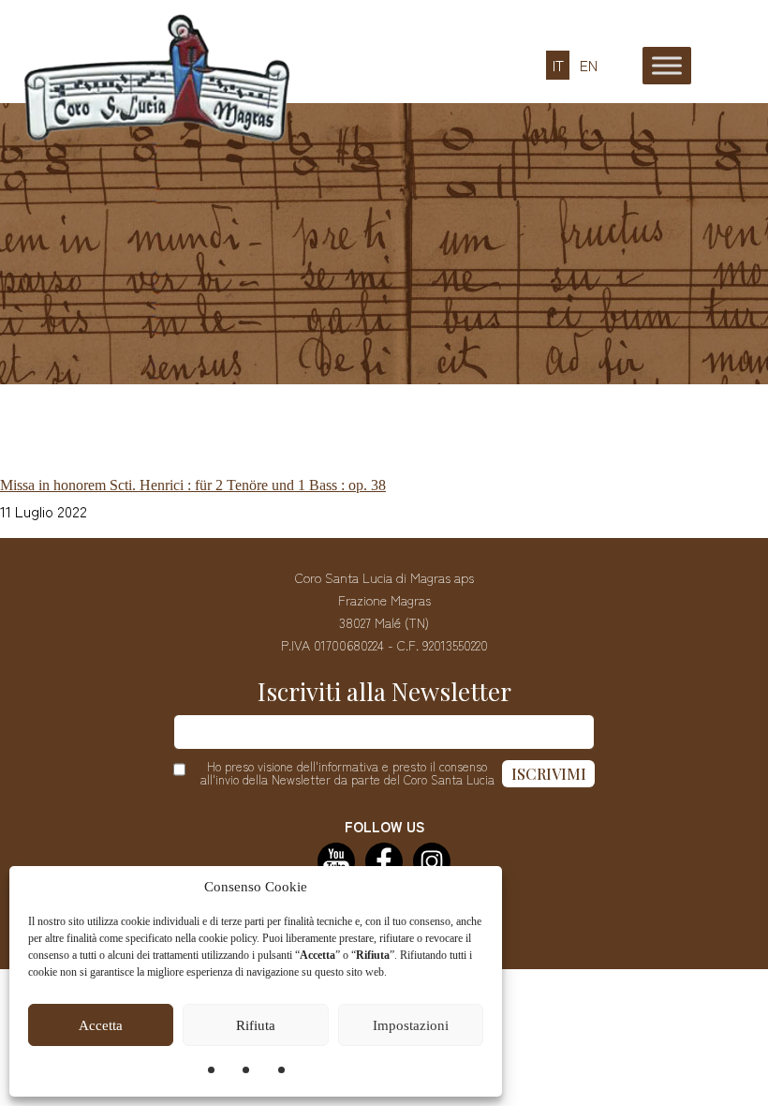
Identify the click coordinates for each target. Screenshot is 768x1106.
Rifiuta (255, 1025)
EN (589, 65)
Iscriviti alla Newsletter (384, 691)
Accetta (101, 1025)
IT (558, 65)
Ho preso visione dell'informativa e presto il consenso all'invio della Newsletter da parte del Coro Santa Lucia (347, 773)
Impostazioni (411, 1025)
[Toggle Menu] (667, 65)
